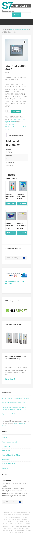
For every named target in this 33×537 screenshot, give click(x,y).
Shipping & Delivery (8, 464)
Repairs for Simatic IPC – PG (11, 414)
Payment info (6, 446)
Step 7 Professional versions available (14, 403)
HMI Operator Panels (22, 30)
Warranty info (6, 451)
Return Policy (6, 459)
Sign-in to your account (9, 442)
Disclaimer (5, 468)
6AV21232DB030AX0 (12, 126)
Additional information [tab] (15, 135)
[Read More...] (10, 379)
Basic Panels (17, 119)
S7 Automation (16, 5)
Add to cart (16, 111)
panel (24, 126)
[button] (24, 42)
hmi (21, 126)
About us (4, 437)
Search (16, 15)
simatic (7, 129)
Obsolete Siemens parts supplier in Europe (15, 398)
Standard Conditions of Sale (11, 455)
